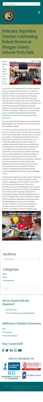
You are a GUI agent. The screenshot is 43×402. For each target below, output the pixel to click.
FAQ (3, 329)
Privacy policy (7, 332)
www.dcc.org (32, 209)
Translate (19, 7)
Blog (4, 274)
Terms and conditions (9, 336)
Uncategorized (8, 280)
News (5, 277)
